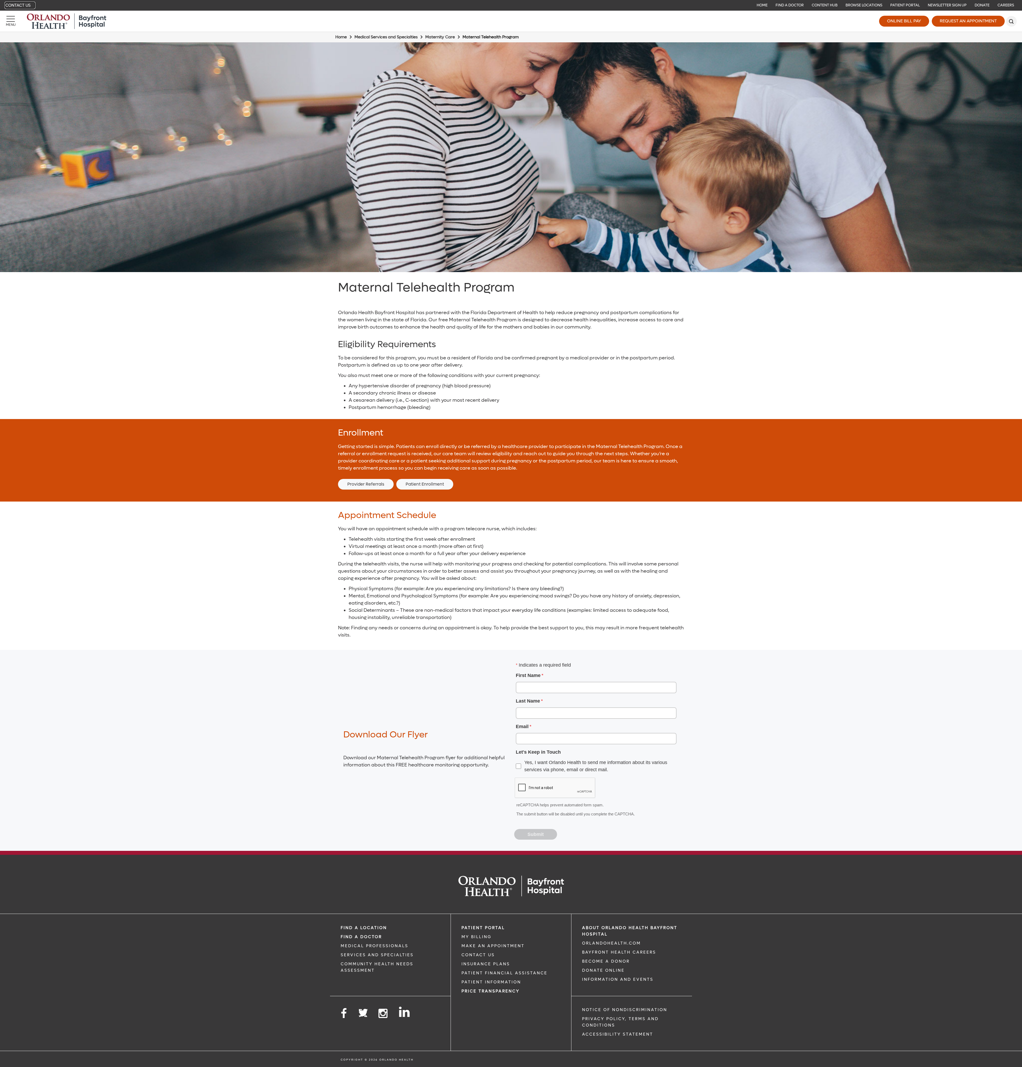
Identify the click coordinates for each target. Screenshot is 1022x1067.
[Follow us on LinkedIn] (404, 1012)
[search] (1011, 21)
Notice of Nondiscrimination (624, 1009)
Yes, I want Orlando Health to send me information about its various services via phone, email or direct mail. (595, 766)
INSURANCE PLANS (485, 964)
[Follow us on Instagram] (383, 1014)
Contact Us (18, 5)
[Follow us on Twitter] (363, 1011)
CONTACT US (478, 955)
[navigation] (511, 5)
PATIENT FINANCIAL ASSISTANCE (504, 973)
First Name (528, 675)
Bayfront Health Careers (619, 952)
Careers (1006, 5)
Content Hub (825, 5)
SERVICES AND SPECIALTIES (377, 955)
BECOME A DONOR (606, 961)
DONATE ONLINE (603, 970)
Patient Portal (905, 5)
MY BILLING (476, 936)
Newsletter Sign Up (947, 5)
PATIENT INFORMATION (491, 982)
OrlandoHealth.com (611, 943)
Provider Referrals (365, 484)
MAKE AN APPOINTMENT (493, 946)
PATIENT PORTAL (483, 927)
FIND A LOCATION (364, 927)
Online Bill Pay (904, 21)
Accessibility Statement (617, 1034)
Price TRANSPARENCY (490, 991)
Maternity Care (440, 37)
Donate (982, 5)
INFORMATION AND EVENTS (617, 979)
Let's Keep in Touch (538, 752)
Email (522, 726)
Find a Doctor (790, 5)
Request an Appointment (968, 21)
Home (762, 5)
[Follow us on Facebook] (344, 1014)
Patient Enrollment (425, 484)
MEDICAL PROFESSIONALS (374, 946)
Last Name (528, 701)
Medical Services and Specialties (386, 37)
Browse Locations (864, 5)
